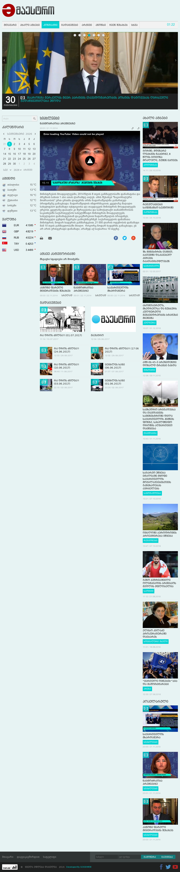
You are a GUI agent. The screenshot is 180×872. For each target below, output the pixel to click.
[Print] (43, 238)
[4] (89, 35)
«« (4, 134)
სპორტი (148, 591)
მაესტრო (97, 335)
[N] (175, 60)
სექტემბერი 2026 (19, 133)
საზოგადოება (152, 493)
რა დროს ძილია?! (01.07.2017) (61, 335)
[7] (103, 35)
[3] (84, 35)
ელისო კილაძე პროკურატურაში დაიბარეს (154, 633)
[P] (4, 60)
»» (35, 134)
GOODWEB (85, 867)
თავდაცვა (150, 433)
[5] (93, 35)
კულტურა (150, 323)
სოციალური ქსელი (156, 641)
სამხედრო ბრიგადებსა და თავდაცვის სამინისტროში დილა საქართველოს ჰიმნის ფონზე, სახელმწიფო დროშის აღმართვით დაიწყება (159, 419)
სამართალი (151, 266)
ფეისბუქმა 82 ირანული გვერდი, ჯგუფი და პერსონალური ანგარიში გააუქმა (89, 97)
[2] (79, 35)
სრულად (67, 295)
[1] (74, 35)
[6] (98, 35)
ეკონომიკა (150, 212)
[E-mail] (52, 238)
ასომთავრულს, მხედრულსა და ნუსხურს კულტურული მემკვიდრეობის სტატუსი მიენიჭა (160, 311)
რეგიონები (151, 540)
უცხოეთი (149, 370)
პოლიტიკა (150, 165)
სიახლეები (49, 118)
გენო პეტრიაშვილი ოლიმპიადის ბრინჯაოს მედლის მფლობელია (159, 583)
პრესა (147, 689)
